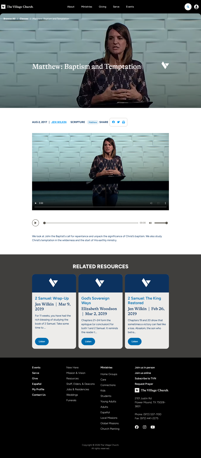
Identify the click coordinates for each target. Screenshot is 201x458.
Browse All (9, 18)
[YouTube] (153, 427)
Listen (42, 341)
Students (105, 396)
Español (36, 384)
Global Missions (109, 423)
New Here (72, 367)
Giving (102, 6)
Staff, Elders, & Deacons (80, 384)
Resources (72, 378)
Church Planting (109, 428)
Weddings (72, 394)
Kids (102, 390)
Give (35, 378)
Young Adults (108, 401)
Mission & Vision (75, 373)
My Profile (38, 389)
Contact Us (38, 394)
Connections (108, 385)
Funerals (71, 400)
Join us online (143, 373)
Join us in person (145, 367)
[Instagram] (144, 427)
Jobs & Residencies (77, 389)
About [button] (70, 6)
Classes (24, 18)
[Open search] (188, 6)
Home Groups (108, 374)
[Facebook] (136, 427)
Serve (116, 6)
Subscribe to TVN (145, 378)
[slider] (90, 223)
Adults (104, 407)
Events (130, 6)
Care (103, 379)
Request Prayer (144, 384)
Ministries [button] (86, 6)
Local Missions (108, 417)
